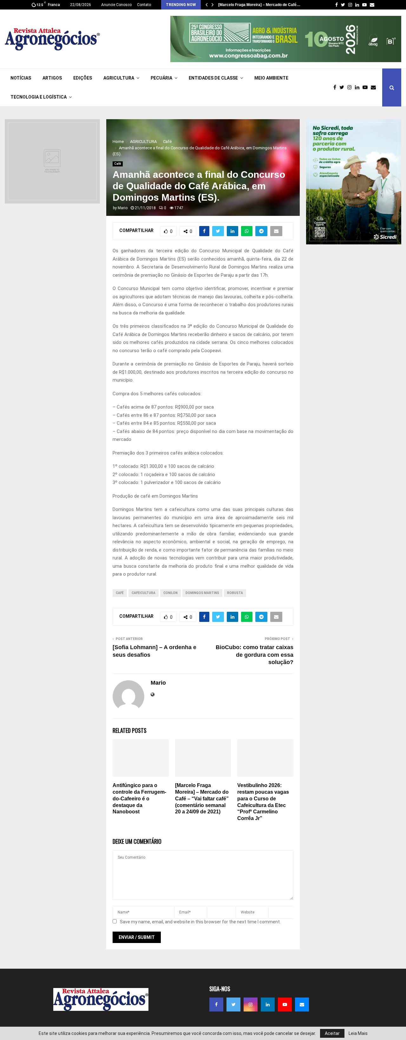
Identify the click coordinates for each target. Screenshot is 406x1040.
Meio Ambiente (271, 78)
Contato (144, 5)
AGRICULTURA (118, 78)
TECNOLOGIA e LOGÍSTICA (38, 97)
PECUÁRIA (161, 78)
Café (117, 163)
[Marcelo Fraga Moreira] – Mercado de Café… (259, 5)
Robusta (235, 593)
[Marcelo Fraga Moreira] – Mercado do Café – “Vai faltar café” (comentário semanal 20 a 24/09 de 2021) (202, 798)
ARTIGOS (52, 78)
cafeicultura (143, 593)
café (120, 593)
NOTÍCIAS (20, 78)
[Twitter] (343, 87)
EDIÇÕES (82, 78)
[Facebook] (336, 87)
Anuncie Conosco (116, 5)
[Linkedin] (359, 87)
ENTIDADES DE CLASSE (213, 78)
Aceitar (332, 1033)
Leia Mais (358, 1033)
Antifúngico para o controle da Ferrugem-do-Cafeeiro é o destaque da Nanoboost (139, 798)
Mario (123, 208)
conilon (170, 593)
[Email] (375, 87)
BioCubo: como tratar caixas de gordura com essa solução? (254, 655)
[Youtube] (367, 87)
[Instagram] (351, 87)
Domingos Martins (202, 593)
